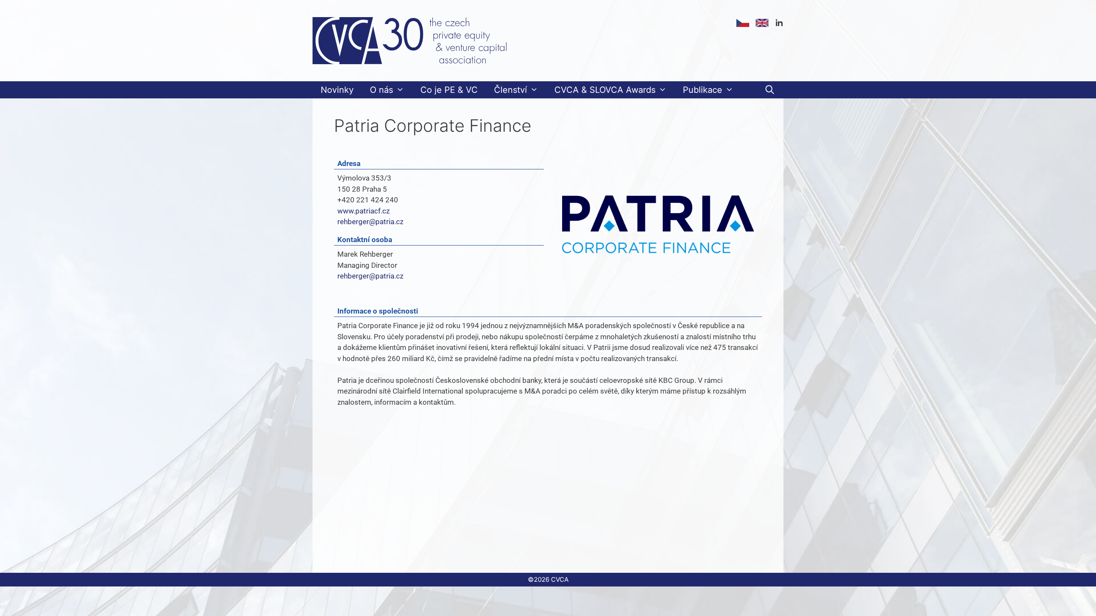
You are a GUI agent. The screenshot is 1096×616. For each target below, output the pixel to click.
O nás (381, 90)
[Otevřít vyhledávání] (769, 89)
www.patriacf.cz (363, 211)
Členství (510, 90)
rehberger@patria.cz (370, 221)
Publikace (702, 90)
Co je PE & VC (449, 90)
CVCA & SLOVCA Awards (604, 90)
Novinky (337, 90)
